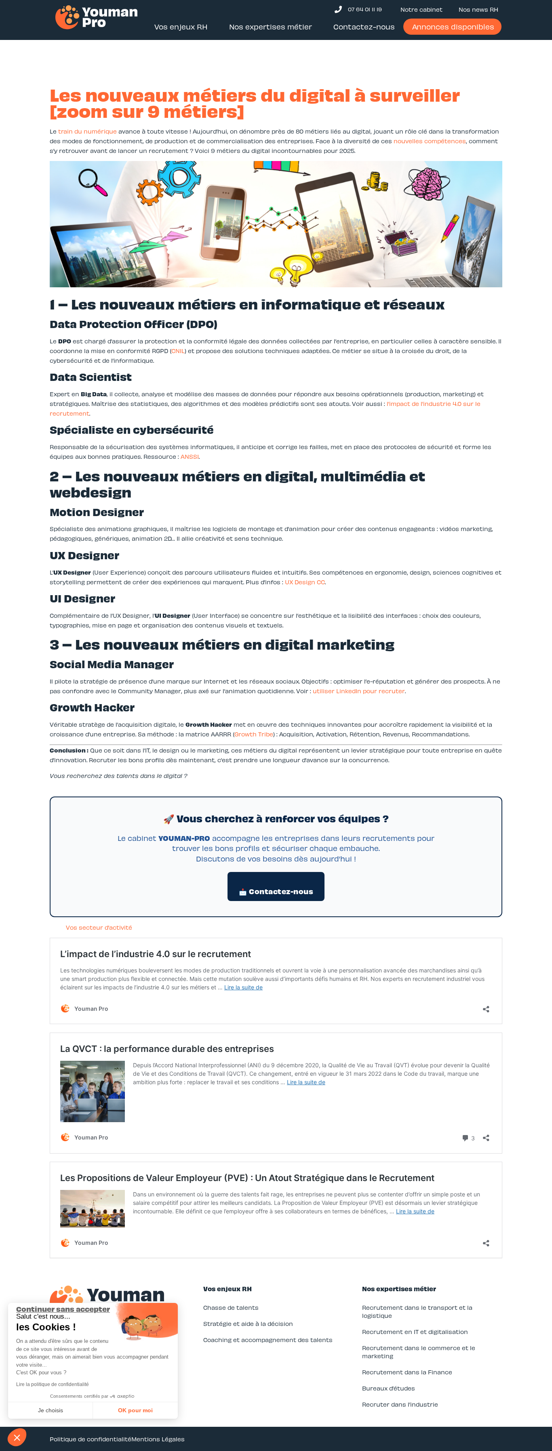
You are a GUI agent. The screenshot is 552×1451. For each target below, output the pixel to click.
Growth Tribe (253, 734)
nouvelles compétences (430, 140)
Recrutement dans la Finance (407, 1372)
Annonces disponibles (453, 26)
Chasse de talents (231, 1307)
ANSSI (190, 456)
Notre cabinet (421, 9)
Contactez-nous (364, 26)
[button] (17, 1437)
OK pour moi (135, 1410)
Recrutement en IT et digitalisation (415, 1331)
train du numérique (87, 131)
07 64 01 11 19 (365, 9)
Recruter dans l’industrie (400, 1404)
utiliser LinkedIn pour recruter (359, 690)
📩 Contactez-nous (276, 891)
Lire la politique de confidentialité (52, 1384)
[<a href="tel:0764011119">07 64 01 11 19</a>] (338, 9)
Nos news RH (478, 9)
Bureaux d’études (388, 1388)
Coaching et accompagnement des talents (268, 1339)
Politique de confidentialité (90, 1439)
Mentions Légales (158, 1439)
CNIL (178, 350)
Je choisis (50, 1410)
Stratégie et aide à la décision (248, 1323)
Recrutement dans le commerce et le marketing (418, 1351)
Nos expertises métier (270, 26)
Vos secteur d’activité (99, 927)
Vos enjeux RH (181, 26)
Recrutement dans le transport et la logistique (417, 1311)
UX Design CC (305, 581)
